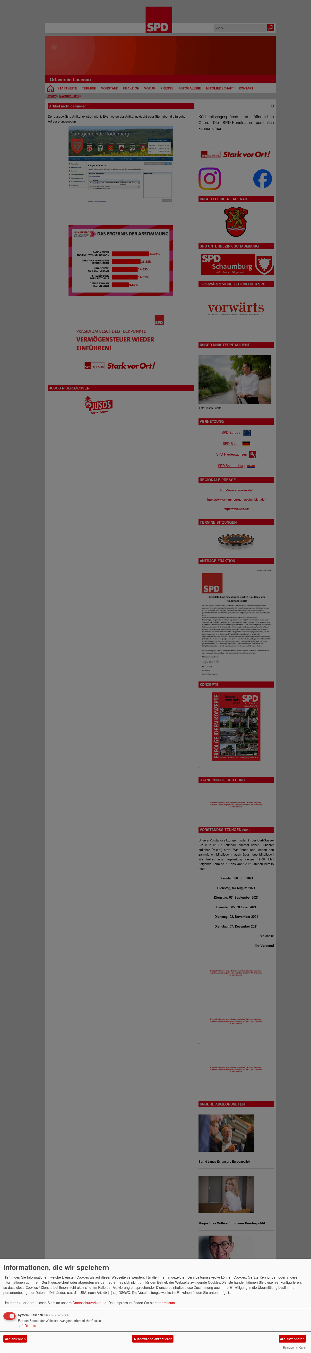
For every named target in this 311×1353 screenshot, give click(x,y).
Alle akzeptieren (292, 1338)
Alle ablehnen (15, 1338)
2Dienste (27, 1325)
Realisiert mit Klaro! (294, 1347)
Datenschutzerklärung (89, 1302)
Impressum (166, 1302)
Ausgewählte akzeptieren (153, 1338)
